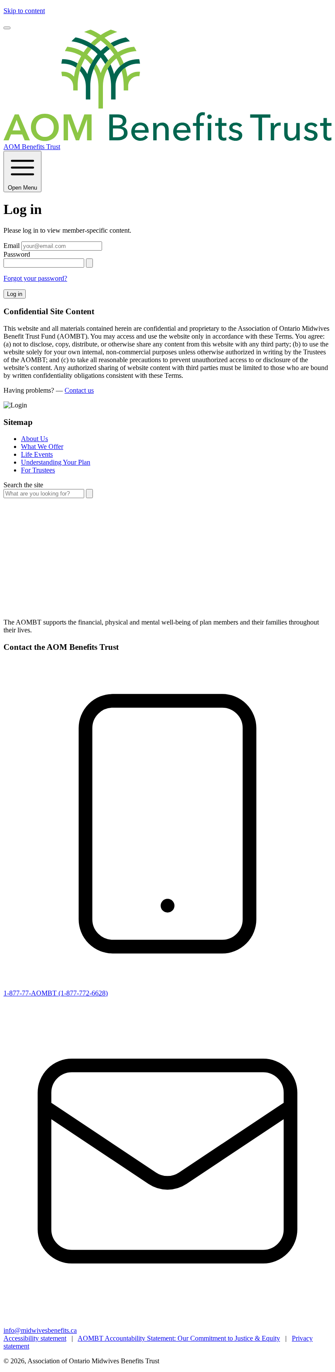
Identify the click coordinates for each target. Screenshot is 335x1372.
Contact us (79, 390)
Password (16, 254)
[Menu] (6, 28)
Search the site (23, 485)
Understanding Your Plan (55, 462)
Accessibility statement (34, 1338)
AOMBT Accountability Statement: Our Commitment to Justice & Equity (179, 1338)
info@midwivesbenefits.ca (40, 1330)
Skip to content (24, 10)
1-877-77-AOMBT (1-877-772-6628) (55, 993)
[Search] (89, 493)
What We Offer (42, 446)
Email (11, 245)
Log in (14, 294)
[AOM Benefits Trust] (167, 607)
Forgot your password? (35, 278)
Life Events (37, 454)
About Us (34, 438)
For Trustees (38, 470)
